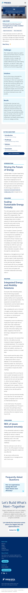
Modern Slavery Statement (6, 591)
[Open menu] (25, 2)
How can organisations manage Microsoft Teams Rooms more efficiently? (13, 487)
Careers (2, 545)
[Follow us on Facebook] (1, 573)
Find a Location (6, 570)
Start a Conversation (14, 153)
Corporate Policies (5, 550)
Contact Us (3, 548)
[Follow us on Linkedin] (4, 573)
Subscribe (5, 561)
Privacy (15, 590)
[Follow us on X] (6, 573)
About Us (3, 543)
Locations (3, 546)
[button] (14, 530)
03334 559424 (4, 567)
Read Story (6, 44)
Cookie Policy (21, 590)
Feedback (15, 591)
